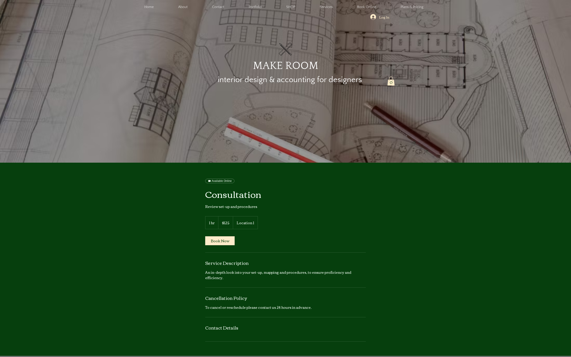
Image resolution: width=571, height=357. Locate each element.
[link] (220, 240)
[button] (391, 81)
